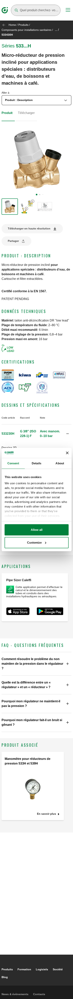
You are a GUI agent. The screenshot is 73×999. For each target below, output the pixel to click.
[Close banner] (67, 453)
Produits (23, 24)
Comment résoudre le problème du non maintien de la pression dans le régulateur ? (32, 663)
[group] (10, 206)
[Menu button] (67, 10)
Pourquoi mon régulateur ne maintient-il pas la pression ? (31, 704)
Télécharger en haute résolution (29, 228)
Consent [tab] (13, 463)
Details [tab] (36, 463)
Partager (13, 240)
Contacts (39, 994)
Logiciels (42, 969)
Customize (34, 542)
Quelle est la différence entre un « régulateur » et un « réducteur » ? (26, 685)
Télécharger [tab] (26, 113)
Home (12, 24)
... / (57, 29)
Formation (24, 969)
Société (58, 969)
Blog (5, 977)
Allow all (36, 529)
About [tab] (59, 463)
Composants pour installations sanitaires (26, 29)
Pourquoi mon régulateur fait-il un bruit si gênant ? (32, 722)
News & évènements (15, 994)
